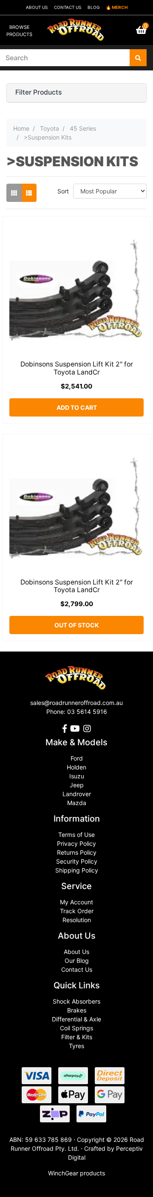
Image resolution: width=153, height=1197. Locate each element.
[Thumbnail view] (14, 193)
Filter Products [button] (38, 92)
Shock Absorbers (76, 1001)
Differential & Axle (76, 1019)
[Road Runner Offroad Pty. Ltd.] (76, 26)
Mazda (76, 802)
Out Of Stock (76, 625)
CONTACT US (67, 7)
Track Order (77, 911)
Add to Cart (77, 407)
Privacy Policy (76, 843)
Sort (63, 191)
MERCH (120, 7)
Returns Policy (76, 852)
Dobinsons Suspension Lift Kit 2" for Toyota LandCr (76, 368)
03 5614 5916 (87, 711)
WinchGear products (76, 1173)
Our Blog (77, 960)
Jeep (77, 785)
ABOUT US (37, 7)
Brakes (76, 1010)
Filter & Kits (76, 1036)
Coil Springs (76, 1028)
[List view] (29, 193)
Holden (76, 767)
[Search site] (138, 57)
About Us (76, 951)
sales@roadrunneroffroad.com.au (76, 702)
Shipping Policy (76, 870)
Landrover (76, 793)
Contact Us (76, 969)
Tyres (76, 1045)
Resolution (76, 919)
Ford (77, 758)
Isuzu (76, 776)
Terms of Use (76, 834)
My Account (76, 902)
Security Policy (76, 861)
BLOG (93, 7)
